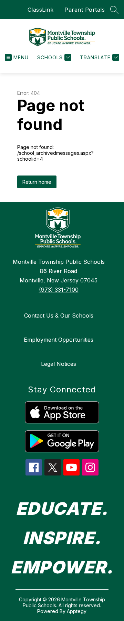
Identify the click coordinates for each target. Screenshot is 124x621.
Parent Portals (84, 9)
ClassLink (41, 9)
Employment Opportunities (58, 339)
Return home (36, 182)
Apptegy (76, 611)
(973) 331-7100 (59, 289)
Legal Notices (58, 363)
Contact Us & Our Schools (58, 315)
